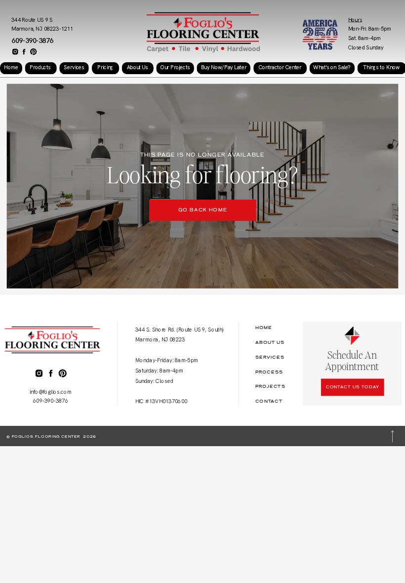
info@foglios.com (51, 391)
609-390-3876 (32, 40)
